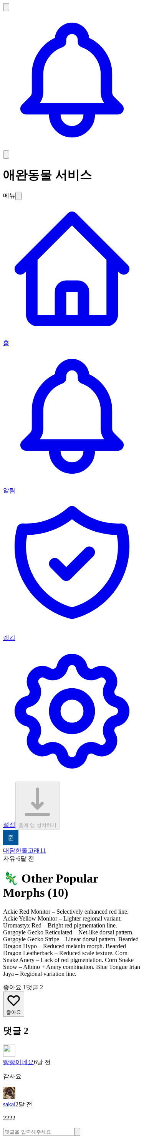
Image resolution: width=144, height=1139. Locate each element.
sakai (9, 1104)
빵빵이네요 (18, 1062)
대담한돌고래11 (24, 850)
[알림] (72, 147)
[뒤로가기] (6, 7)
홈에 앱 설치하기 (37, 825)
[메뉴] (6, 154)
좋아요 (13, 1012)
